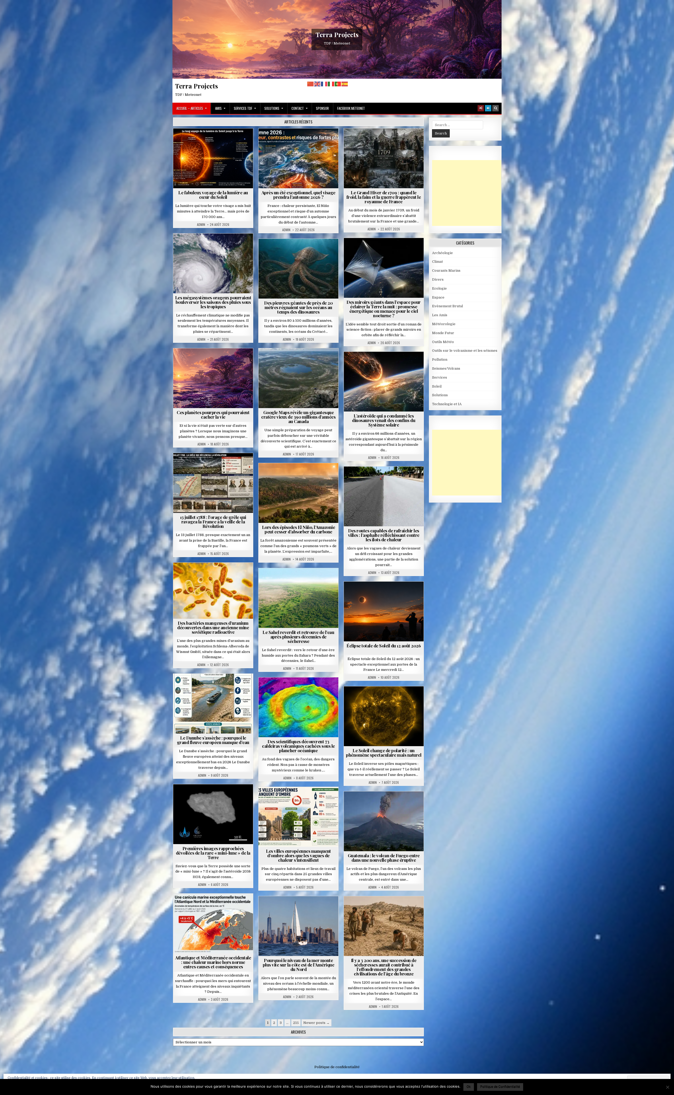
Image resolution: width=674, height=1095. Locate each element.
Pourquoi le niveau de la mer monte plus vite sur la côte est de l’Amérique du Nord (298, 964)
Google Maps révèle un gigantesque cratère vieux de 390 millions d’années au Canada (298, 416)
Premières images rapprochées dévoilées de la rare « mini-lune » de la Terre (213, 852)
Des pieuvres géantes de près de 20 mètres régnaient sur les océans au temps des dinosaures (298, 307)
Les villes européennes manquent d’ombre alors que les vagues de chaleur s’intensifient (298, 855)
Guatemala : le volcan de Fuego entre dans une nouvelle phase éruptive (384, 858)
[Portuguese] (338, 84)
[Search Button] (495, 108)
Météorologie (300, 141)
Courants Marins (300, 909)
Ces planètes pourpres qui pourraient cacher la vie (213, 414)
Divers (314, 251)
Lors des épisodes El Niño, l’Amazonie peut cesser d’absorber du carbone (298, 529)
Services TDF (243, 108)
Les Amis (439, 315)
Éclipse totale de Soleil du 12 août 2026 (383, 645)
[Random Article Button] (481, 108)
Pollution (382, 251)
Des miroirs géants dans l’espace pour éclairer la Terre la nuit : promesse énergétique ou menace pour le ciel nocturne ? (383, 308)
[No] (667, 1087)
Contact (297, 108)
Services (439, 377)
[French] (324, 84)
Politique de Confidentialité (500, 1086)
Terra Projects (337, 34)
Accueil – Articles (189, 108)
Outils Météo (443, 342)
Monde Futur (443, 333)
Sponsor (322, 108)
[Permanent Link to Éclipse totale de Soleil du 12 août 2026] (384, 611)
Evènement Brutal (371, 141)
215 (296, 1023)
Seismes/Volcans (301, 690)
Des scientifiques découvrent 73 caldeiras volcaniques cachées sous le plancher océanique (298, 746)
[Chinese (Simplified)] (310, 84)
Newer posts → (316, 1023)
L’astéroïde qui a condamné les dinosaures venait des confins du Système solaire (383, 420)
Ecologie (309, 581)
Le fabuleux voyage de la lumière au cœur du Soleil (213, 195)
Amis (218, 108)
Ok (469, 1086)
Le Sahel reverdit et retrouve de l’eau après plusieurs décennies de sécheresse (298, 636)
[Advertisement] (471, 193)
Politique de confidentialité (337, 1067)
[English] (317, 84)
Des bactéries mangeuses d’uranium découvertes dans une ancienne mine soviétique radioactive (213, 627)
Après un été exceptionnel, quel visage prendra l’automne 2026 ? (298, 195)
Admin (201, 224)
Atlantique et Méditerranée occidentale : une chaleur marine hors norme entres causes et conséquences (213, 962)
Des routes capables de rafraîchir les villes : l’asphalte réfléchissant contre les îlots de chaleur (383, 535)
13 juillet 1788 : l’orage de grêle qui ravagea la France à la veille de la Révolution (213, 521)
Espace (360, 251)
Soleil (215, 141)
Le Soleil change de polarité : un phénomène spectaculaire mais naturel (383, 752)
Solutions (271, 108)
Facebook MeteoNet (351, 108)
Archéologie (291, 251)
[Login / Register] (488, 108)
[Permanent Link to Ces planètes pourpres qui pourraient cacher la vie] (213, 378)
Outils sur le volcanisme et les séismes (464, 351)
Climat (288, 476)
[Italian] (331, 84)
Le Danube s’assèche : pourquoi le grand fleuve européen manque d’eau (213, 740)
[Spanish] (344, 84)
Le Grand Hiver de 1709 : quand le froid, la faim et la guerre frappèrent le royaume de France (383, 197)
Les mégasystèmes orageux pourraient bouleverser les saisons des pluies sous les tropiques (213, 302)
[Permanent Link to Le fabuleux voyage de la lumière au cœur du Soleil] (213, 158)
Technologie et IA (385, 256)
